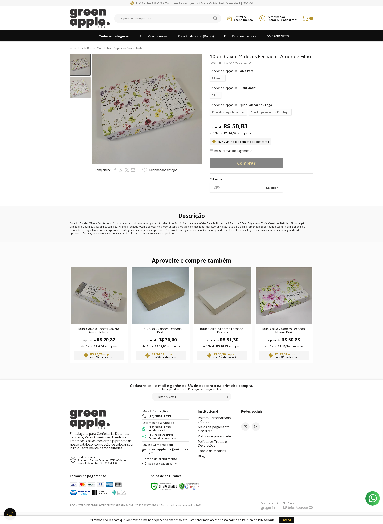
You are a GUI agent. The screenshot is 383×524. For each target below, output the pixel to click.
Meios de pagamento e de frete (214, 429)
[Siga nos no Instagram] (256, 426)
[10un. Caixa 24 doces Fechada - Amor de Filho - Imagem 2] (80, 87)
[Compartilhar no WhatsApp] (121, 170)
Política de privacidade (214, 436)
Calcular (272, 188)
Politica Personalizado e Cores (214, 420)
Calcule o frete (220, 179)
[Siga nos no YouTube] (245, 426)
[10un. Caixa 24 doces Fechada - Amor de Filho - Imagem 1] (80, 64)
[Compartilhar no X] (127, 170)
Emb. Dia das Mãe (91, 48)
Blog (201, 456)
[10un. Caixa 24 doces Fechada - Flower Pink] (284, 315)
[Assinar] (227, 397)
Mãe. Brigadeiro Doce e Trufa (124, 48)
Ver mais (99, 338)
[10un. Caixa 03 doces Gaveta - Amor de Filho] (99, 315)
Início (73, 48)
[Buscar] (215, 18)
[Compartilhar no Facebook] (115, 170)
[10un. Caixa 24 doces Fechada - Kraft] (161, 315)
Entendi (286, 520)
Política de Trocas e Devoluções (212, 443)
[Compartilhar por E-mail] (133, 170)
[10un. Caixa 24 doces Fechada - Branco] (222, 315)
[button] (80, 65)
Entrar (271, 19)
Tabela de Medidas (212, 451)
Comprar (246, 163)
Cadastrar (288, 19)
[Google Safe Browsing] (189, 486)
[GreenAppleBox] (90, 18)
